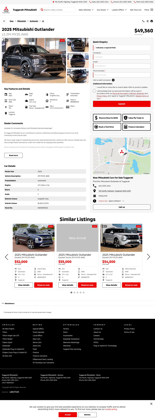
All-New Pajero (8, 329)
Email (95, 62)
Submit (121, 104)
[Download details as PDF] (151, 21)
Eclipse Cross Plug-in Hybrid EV (14, 352)
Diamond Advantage (71, 342)
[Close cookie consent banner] (151, 404)
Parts (65, 332)
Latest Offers (118, 10)
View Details (23, 285)
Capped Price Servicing (72, 349)
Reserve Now (43, 285)
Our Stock (101, 10)
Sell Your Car (135, 10)
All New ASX (7, 356)
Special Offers (38, 329)
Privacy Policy (102, 96)
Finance (36, 352)
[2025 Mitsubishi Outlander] (34, 238)
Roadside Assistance (71, 339)
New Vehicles (85, 10)
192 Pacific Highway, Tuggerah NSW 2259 (115, 191)
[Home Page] (6, 10)
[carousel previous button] (7, 257)
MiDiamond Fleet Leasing (43, 359)
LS (43, 21)
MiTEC (96, 342)
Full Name (97, 53)
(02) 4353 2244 (105, 186)
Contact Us (98, 329)
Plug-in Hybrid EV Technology (105, 346)
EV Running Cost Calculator (43, 363)
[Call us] (143, 21)
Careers (97, 335)
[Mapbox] (99, 172)
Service (66, 329)
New (11, 21)
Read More (13, 155)
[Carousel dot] (71, 292)
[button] (45, 60)
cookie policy (111, 409)
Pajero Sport (7, 342)
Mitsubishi (21, 21)
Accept (68, 415)
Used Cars (37, 346)
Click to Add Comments (102, 80)
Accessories (68, 335)
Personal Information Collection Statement (128, 93)
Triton (4, 332)
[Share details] (147, 21)
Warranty (67, 346)
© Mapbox (146, 173)
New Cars (36, 339)
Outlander (34, 21)
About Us (97, 332)
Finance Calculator (40, 356)
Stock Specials (38, 332)
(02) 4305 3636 (51, 380)
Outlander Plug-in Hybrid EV (13, 349)
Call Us (122, 207)
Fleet (35, 349)
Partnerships (99, 339)
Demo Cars (37, 342)
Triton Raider (7, 339)
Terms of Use (129, 332)
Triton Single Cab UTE (10, 335)
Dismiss (87, 415)
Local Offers (37, 335)
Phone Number (99, 71)
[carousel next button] (148, 257)
